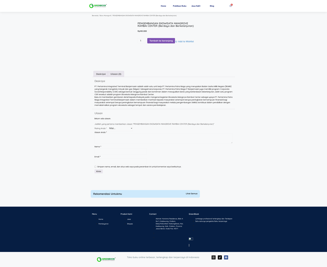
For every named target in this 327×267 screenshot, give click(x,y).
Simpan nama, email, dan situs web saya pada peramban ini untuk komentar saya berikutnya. (139, 166)
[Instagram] (214, 257)
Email (98, 156)
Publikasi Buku (179, 6)
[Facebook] (226, 257)
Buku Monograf (105, 15)
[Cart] (230, 6)
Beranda (95, 15)
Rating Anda (101, 128)
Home (163, 6)
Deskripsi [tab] (101, 74)
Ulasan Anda (101, 132)
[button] (184, 41)
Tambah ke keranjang (161, 40)
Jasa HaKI (195, 6)
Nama (98, 146)
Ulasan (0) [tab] (115, 74)
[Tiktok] (220, 257)
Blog (212, 6)
